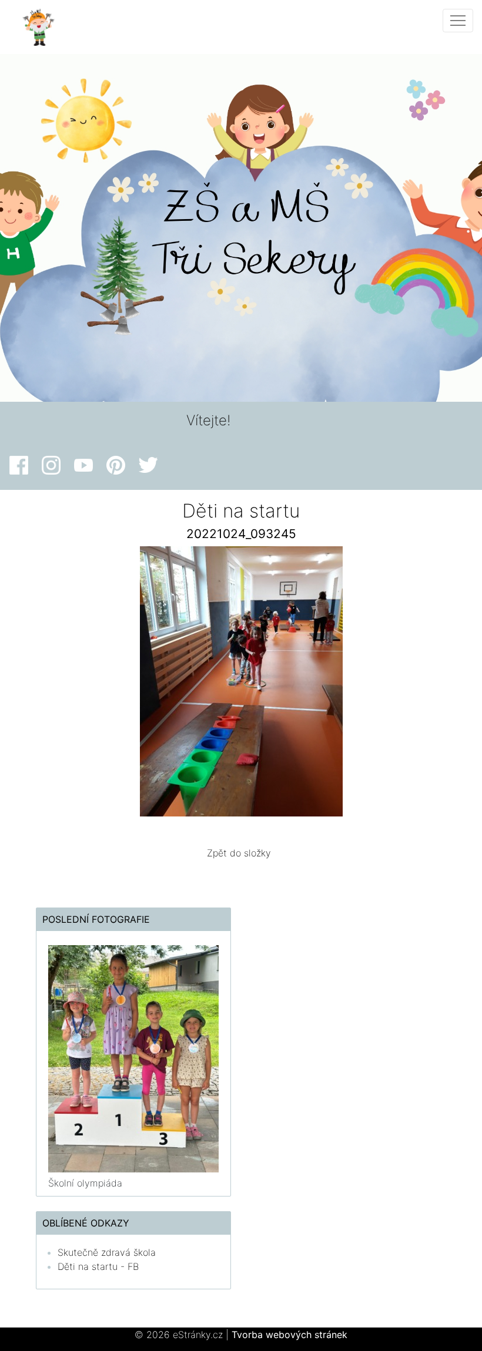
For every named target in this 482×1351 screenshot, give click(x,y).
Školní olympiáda (85, 1183)
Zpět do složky (239, 853)
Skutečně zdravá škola (107, 1252)
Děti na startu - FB (98, 1266)
